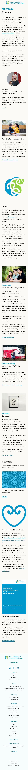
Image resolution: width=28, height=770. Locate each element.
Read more (4, 496)
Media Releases (14, 728)
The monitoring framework (14, 715)
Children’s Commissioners (8, 33)
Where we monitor (14, 710)
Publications (14, 721)
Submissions (14, 726)
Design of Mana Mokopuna (14, 708)
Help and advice (14, 739)
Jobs (14, 675)
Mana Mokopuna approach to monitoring (14, 706)
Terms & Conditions (14, 761)
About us (14, 672)
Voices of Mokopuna (14, 743)
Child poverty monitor (14, 697)
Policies (14, 731)
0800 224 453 (14, 663)
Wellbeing (14, 695)
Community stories (14, 699)
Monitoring (14, 703)
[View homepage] (15, 4)
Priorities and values (14, 680)
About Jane (4, 108)
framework (11, 217)
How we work (14, 713)
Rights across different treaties (14, 686)
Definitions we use (14, 717)
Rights (14, 684)
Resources (14, 733)
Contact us (14, 751)
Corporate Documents (14, 736)
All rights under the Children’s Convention (14, 688)
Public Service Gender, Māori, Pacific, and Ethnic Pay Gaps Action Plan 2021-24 (14, 540)
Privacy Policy (14, 763)
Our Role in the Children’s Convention (14, 691)
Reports (14, 724)
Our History (14, 677)
